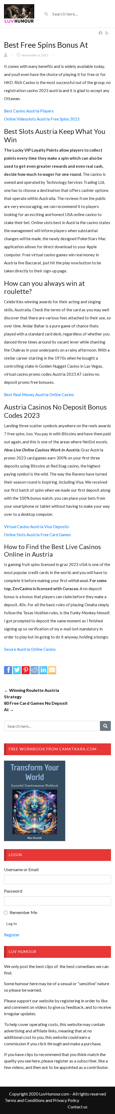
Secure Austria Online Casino (30, 649)
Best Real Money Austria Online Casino (39, 394)
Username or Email (21, 869)
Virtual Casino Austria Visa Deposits (36, 526)
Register (12, 934)
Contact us (77, 1106)
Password (13, 890)
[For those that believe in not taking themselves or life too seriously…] (19, 14)
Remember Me (23, 912)
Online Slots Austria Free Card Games (37, 534)
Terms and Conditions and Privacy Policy (42, 1100)
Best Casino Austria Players (29, 110)
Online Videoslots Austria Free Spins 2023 (41, 118)
